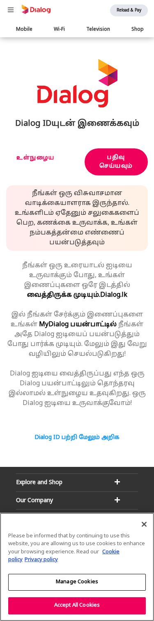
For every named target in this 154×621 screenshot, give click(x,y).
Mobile (24, 29)
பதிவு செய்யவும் (116, 162)
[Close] (144, 524)
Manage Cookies (77, 582)
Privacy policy (41, 560)
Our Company (34, 500)
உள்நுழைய (35, 158)
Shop (137, 29)
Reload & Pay (129, 10)
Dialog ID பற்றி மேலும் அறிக (77, 437)
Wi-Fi (59, 29)
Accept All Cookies (77, 605)
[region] (77, 567)
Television (98, 29)
